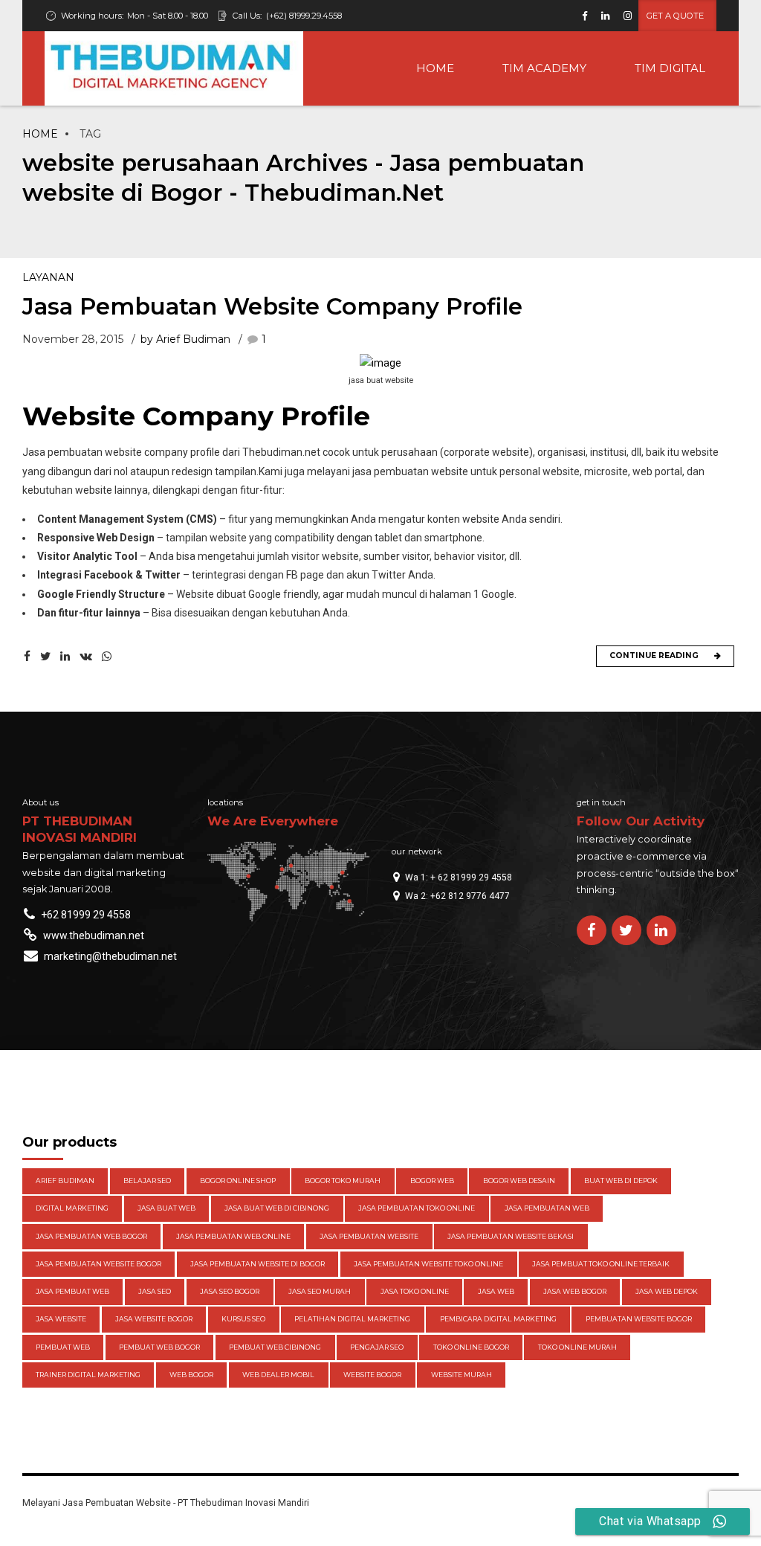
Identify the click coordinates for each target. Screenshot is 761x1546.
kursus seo (243, 1319)
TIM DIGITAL (670, 68)
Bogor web (432, 1180)
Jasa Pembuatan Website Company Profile (272, 306)
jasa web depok (666, 1291)
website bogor (372, 1375)
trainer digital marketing (88, 1375)
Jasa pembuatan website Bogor (98, 1264)
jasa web (496, 1291)
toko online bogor (471, 1347)
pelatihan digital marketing (352, 1319)
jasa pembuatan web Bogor (91, 1236)
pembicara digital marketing (498, 1319)
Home (40, 134)
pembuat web (63, 1347)
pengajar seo (377, 1347)
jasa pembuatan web (547, 1208)
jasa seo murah (319, 1291)
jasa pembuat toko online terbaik (601, 1264)
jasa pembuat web (72, 1291)
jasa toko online (414, 1291)
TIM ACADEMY (544, 68)
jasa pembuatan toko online (416, 1208)
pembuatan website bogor (639, 1319)
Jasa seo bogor (229, 1291)
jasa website (61, 1319)
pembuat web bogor (159, 1347)
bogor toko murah (342, 1180)
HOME (435, 68)
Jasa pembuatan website (369, 1236)
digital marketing (72, 1208)
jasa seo (154, 1291)
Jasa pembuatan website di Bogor (257, 1264)
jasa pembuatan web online (233, 1236)
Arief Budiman (65, 1180)
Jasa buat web (166, 1208)
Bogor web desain (519, 1180)
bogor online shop (238, 1180)
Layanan (48, 277)
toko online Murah (577, 1347)
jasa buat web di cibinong (276, 1208)
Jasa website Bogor (153, 1319)
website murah (461, 1375)
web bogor (191, 1375)
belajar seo (147, 1180)
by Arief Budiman (185, 339)
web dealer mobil (278, 1375)
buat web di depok (621, 1180)
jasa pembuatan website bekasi (510, 1236)
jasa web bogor (574, 1291)
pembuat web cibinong (275, 1347)
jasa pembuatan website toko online (428, 1264)
